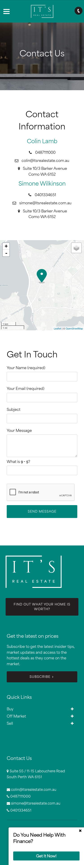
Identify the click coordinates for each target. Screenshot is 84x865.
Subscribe (40, 677)
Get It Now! (46, 856)
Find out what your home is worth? (42, 607)
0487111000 (45, 152)
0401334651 (45, 195)
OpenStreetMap (74, 328)
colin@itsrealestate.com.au (45, 160)
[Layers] (76, 248)
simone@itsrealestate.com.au (45, 203)
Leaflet (57, 328)
